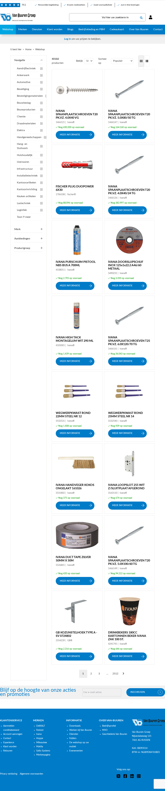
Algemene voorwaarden (31, 774)
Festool (39, 730)
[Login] (150, 17)
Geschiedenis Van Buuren (114, 734)
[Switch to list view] (147, 61)
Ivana (39, 734)
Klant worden (10, 746)
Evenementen (76, 751)
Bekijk (79, 61)
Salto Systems (43, 751)
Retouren (7, 751)
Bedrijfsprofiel (109, 726)
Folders (72, 738)
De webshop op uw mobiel (79, 744)
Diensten (73, 734)
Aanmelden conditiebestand (11, 728)
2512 (115, 673)
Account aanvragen (12, 734)
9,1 (24, 5)
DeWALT (40, 726)
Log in (67, 39)
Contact (7, 738)
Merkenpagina (43, 755)
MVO (104, 730)
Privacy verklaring (8, 774)
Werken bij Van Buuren (80, 730)
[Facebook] (125, 776)
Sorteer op (102, 61)
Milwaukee (41, 742)
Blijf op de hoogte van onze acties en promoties (38, 692)
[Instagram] (139, 776)
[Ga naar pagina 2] (123, 674)
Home (28, 49)
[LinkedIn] (132, 776)
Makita (39, 746)
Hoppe (39, 738)
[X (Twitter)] (118, 776)
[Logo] (148, 722)
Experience (8, 742)
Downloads (75, 726)
